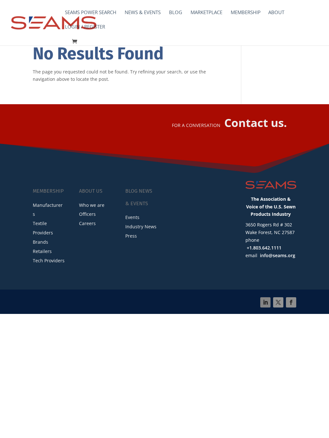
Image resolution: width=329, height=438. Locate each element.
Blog (175, 12)
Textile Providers (43, 228)
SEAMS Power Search (90, 12)
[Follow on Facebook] (291, 302)
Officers (87, 214)
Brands (40, 242)
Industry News (140, 226)
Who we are (91, 205)
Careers (87, 223)
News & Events (143, 12)
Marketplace (206, 12)
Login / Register (85, 27)
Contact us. (255, 122)
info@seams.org (277, 255)
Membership (246, 12)
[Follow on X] (278, 302)
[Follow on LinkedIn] (265, 302)
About (276, 12)
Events (132, 217)
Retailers (42, 251)
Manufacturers (48, 209)
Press (131, 236)
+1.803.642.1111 (264, 248)
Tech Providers (49, 260)
